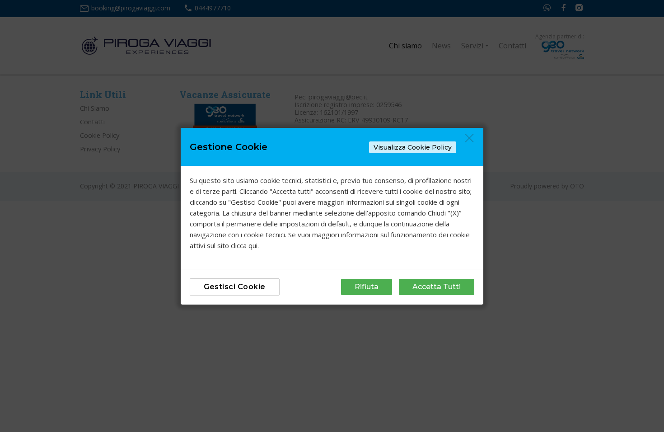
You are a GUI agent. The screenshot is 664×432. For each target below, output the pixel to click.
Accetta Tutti (436, 286)
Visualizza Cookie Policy (413, 147)
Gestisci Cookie (235, 286)
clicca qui (244, 245)
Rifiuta (367, 286)
